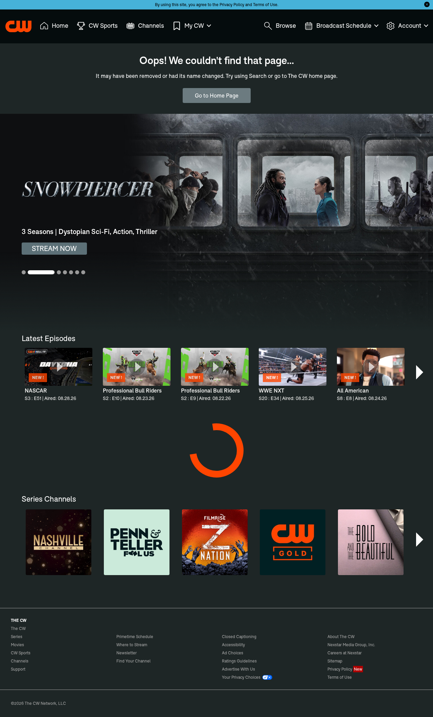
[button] (420, 372)
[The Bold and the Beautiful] (371, 542)
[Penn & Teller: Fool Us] (136, 542)
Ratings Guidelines (239, 660)
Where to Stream (131, 644)
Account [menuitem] (409, 25)
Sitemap (334, 660)
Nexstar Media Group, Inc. (351, 644)
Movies (17, 644)
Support (18, 669)
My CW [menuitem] (194, 25)
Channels (19, 660)
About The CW (341, 636)
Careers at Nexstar (344, 652)
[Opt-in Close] (427, 4)
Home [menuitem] (60, 25)
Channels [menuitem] (151, 25)
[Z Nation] (215, 542)
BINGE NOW (51, 248)
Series (16, 636)
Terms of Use (265, 4)
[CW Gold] (292, 542)
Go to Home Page (216, 95)
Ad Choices (232, 652)
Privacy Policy (232, 4)
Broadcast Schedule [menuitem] (343, 25)
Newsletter (126, 652)
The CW (13, 24)
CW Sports (20, 652)
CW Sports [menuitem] (103, 25)
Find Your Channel (133, 660)
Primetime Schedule (134, 636)
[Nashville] (58, 542)
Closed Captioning (239, 636)
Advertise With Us (238, 669)
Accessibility (233, 644)
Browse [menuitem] (286, 25)
